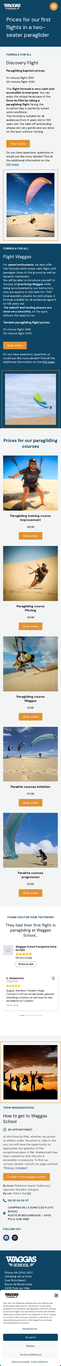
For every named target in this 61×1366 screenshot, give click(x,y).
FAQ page (12, 164)
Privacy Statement (39, 1361)
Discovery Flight (22, 63)
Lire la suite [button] (12, 1005)
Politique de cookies (21, 1361)
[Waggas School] (12, 6)
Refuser (30, 1346)
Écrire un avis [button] (26, 964)
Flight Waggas (17, 257)
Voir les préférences (30, 1354)
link (29, 1193)
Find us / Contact (15, 1168)
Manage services (29, 1328)
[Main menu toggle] (54, 6)
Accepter (30, 1337)
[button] (56, 1295)
